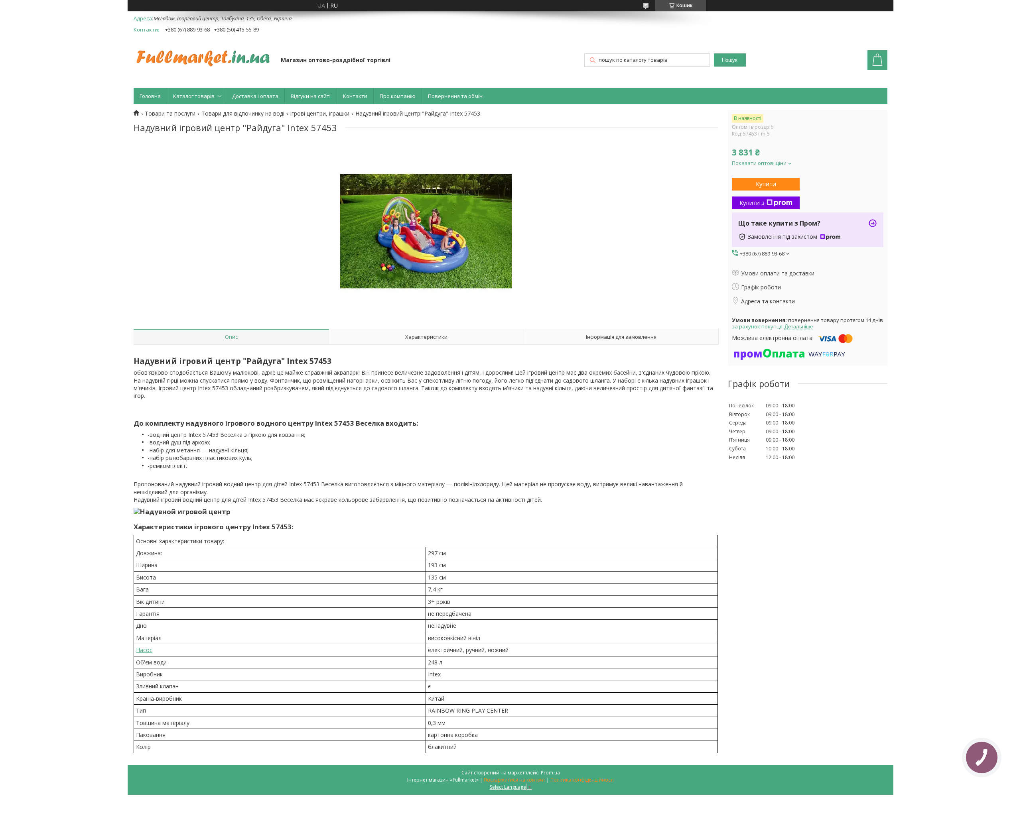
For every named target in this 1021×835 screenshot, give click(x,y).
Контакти (355, 96)
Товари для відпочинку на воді (242, 113)
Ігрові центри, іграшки (319, 113)
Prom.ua (550, 772)
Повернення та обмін (455, 96)
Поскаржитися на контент (514, 779)
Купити (766, 184)
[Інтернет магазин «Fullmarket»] (203, 54)
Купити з (752, 202)
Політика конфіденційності (582, 779)
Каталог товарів (194, 96)
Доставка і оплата (255, 96)
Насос (144, 650)
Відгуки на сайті (311, 96)
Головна (150, 96)
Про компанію (398, 96)
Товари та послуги (170, 113)
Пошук (729, 60)
